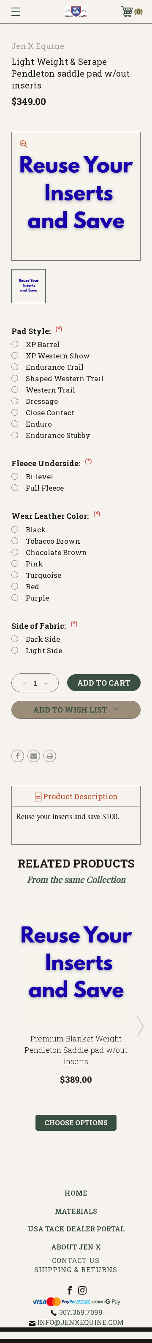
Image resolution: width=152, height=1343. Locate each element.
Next (140, 1025)
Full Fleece (45, 487)
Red (32, 586)
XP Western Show (58, 355)
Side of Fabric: (44, 626)
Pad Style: (36, 331)
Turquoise (43, 575)
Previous (12, 1025)
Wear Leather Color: (55, 516)
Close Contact (50, 412)
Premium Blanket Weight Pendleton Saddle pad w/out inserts (76, 1049)
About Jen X (76, 1246)
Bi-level (39, 476)
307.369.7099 (81, 1312)
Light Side (44, 650)
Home (76, 1192)
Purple (37, 597)
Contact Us (76, 1260)
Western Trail (50, 389)
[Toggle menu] (24, 11)
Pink (34, 563)
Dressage (42, 401)
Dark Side (43, 639)
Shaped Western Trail (64, 378)
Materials (76, 1211)
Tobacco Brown (53, 541)
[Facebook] (17, 756)
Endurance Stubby (58, 435)
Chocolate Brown (56, 552)
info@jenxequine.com (80, 1322)
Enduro (39, 423)
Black (36, 529)
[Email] (33, 756)
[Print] (49, 756)
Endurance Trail (55, 367)
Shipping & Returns (75, 1269)
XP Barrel (43, 344)
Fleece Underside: (51, 463)
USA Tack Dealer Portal (76, 1228)
